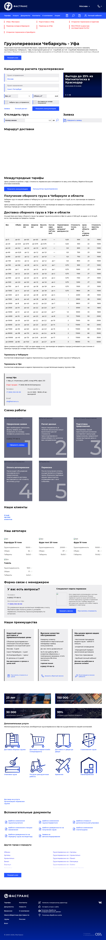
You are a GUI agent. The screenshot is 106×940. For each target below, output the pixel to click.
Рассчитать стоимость (87, 611)
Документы (25, 16)
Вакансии (8, 911)
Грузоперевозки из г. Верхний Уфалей (68, 868)
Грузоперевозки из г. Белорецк (65, 861)
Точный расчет (21, 109)
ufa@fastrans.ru (12, 401)
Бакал (6, 861)
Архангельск (9, 858)
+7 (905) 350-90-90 (13, 392)
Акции (57, 16)
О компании (47, 16)
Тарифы (7, 16)
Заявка (7, 109)
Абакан (7, 852)
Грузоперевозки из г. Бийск (64, 865)
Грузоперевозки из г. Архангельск (66, 855)
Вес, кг (8, 96)
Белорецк (8, 868)
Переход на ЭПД (45, 26)
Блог (6, 923)
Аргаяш (7, 855)
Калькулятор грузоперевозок (45, 189)
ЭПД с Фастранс (13, 22)
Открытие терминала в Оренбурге (20, 32)
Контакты (36, 16)
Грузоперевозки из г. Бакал (64, 858)
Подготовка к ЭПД (46, 22)
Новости (22, 907)
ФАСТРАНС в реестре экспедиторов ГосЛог (80, 27)
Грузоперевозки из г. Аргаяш (64, 852)
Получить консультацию (46, 109)
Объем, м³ (38, 96)
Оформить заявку (17, 445)
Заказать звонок (66, 611)
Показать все (12, 58)
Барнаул (7, 865)
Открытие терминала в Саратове (85, 22)
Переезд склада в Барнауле (18, 26)
